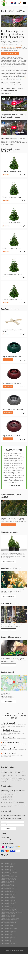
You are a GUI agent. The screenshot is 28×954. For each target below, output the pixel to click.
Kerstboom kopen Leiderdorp (8, 900)
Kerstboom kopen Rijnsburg (8, 915)
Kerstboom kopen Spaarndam (8, 927)
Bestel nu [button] (8, 525)
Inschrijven (8, 828)
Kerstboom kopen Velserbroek (8, 933)
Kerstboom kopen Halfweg (7, 891)
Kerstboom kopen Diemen (7, 885)
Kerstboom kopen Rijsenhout (8, 916)
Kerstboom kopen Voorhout (8, 937)
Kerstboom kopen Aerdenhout (8, 868)
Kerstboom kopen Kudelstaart (8, 897)
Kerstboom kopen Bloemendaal (9, 876)
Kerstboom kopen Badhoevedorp (9, 872)
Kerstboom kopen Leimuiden (8, 903)
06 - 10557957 (9, 696)
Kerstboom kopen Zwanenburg (8, 943)
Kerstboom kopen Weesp (7, 940)
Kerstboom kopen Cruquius (7, 881)
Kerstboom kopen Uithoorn (7, 930)
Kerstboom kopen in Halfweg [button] (10, 53)
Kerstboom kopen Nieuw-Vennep (9, 907)
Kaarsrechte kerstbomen (11, 637)
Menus (25, 2)
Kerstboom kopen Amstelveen (8, 869)
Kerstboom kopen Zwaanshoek (8, 941)
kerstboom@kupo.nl (9, 697)
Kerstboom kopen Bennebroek (8, 873)
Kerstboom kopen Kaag (7, 896)
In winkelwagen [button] (8, 360)
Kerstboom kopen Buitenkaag (8, 878)
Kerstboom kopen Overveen (8, 913)
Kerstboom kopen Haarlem (7, 888)
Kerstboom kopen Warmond (8, 939)
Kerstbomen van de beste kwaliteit (11, 495)
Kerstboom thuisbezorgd (11, 568)
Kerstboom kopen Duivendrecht (9, 887)
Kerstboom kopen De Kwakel (8, 882)
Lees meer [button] (8, 630)
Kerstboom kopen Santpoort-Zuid (9, 921)
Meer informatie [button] (8, 701)
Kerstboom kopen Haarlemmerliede (9, 890)
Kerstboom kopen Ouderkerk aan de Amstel (11, 912)
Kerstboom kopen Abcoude (7, 866)
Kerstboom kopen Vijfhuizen (8, 934)
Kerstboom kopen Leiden (7, 899)
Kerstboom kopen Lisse (7, 906)
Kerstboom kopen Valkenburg (8, 931)
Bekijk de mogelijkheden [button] (8, 561)
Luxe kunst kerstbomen (10, 603)
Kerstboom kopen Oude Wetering (9, 910)
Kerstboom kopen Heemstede (8, 893)
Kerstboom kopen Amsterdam (8, 870)
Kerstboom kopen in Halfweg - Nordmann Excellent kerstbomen (3, 3)
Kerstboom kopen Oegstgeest (8, 909)
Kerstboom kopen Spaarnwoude (9, 928)
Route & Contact (7, 672)
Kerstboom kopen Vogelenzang (8, 936)
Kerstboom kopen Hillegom (7, 894)
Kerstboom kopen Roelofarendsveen (10, 918)
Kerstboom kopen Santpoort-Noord (10, 919)
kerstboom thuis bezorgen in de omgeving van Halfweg (12, 46)
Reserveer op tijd (21, 78)
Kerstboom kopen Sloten (7, 925)
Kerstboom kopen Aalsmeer (8, 865)
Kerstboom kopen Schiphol (7, 924)
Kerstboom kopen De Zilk (7, 884)
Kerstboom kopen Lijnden (7, 904)
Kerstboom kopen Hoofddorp (8, 863)
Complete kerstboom (9, 532)
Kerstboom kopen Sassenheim (8, 922)
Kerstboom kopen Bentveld (7, 875)
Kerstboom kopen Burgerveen (8, 879)
